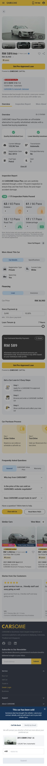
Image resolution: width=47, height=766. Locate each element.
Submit (23, 761)
